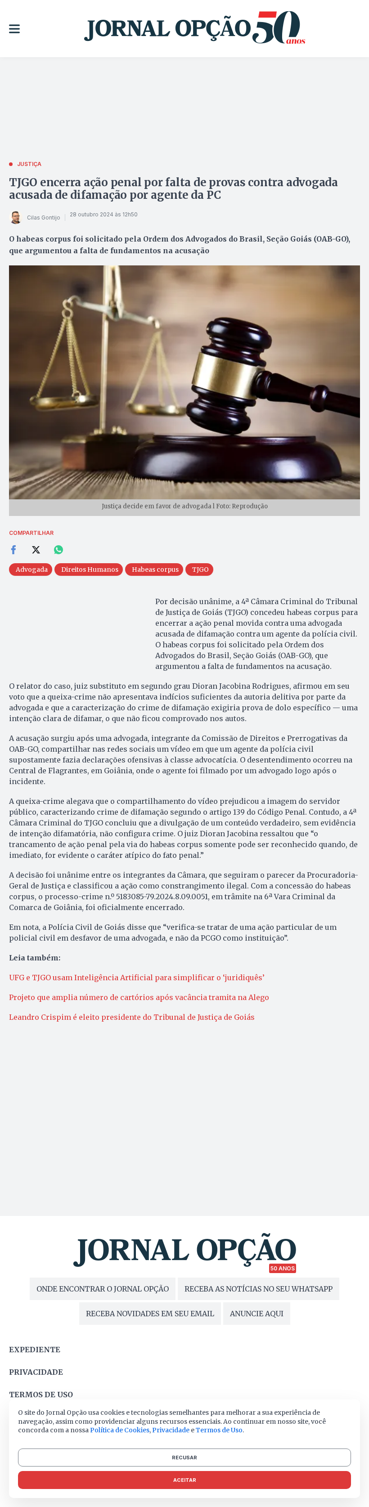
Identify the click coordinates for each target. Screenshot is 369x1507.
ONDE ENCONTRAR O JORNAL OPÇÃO (102, 1288)
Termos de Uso (219, 1430)
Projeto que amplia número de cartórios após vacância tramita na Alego (139, 997)
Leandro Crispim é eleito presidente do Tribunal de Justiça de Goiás (132, 1017)
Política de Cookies (119, 1430)
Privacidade (36, 1372)
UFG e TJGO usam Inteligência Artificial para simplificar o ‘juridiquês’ (137, 977)
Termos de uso (41, 1394)
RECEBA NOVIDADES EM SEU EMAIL (150, 1313)
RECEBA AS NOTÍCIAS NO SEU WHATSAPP (258, 1288)
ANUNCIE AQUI (257, 1313)
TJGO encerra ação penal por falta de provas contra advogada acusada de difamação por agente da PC (173, 188)
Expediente (34, 1349)
